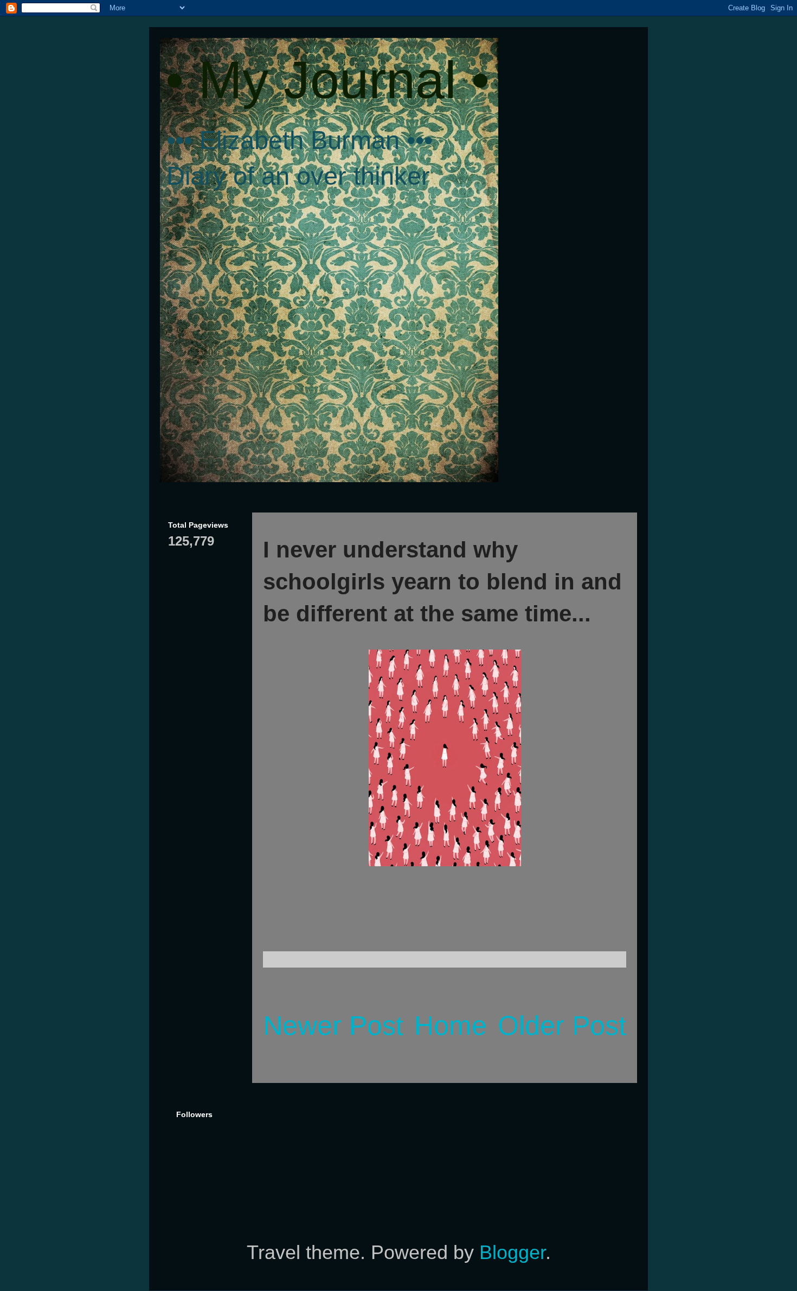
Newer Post (333, 1025)
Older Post (562, 1025)
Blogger (512, 1252)
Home (450, 1025)
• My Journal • (327, 79)
